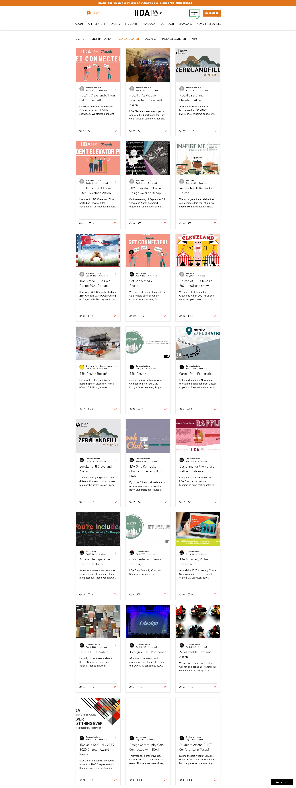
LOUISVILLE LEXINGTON (174, 39)
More (194, 39)
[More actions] (116, 89)
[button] (79, 24)
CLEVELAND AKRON (128, 39)
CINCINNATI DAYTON (101, 39)
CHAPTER (80, 39)
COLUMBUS (150, 39)
